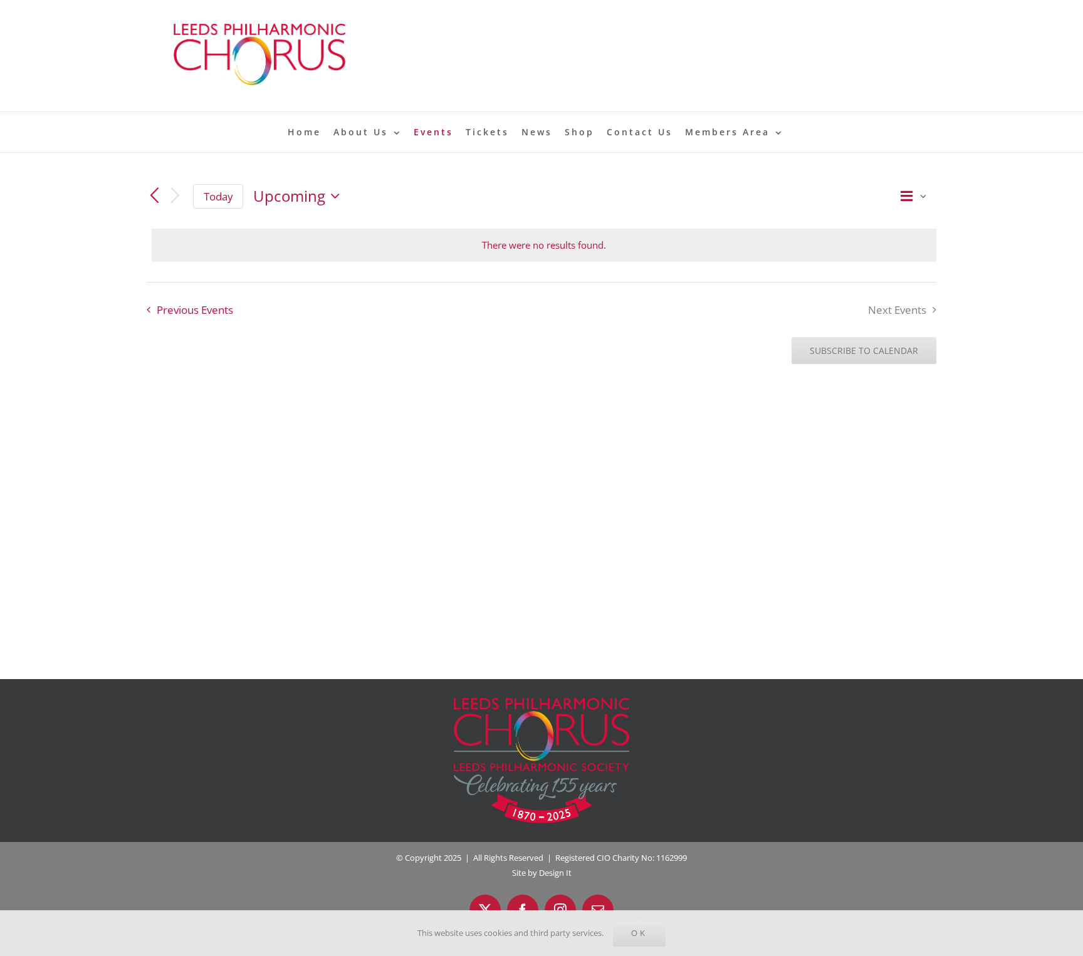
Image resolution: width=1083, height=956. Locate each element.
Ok (639, 932)
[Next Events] (175, 196)
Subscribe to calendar (864, 350)
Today (218, 196)
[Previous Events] (154, 196)
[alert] (544, 245)
